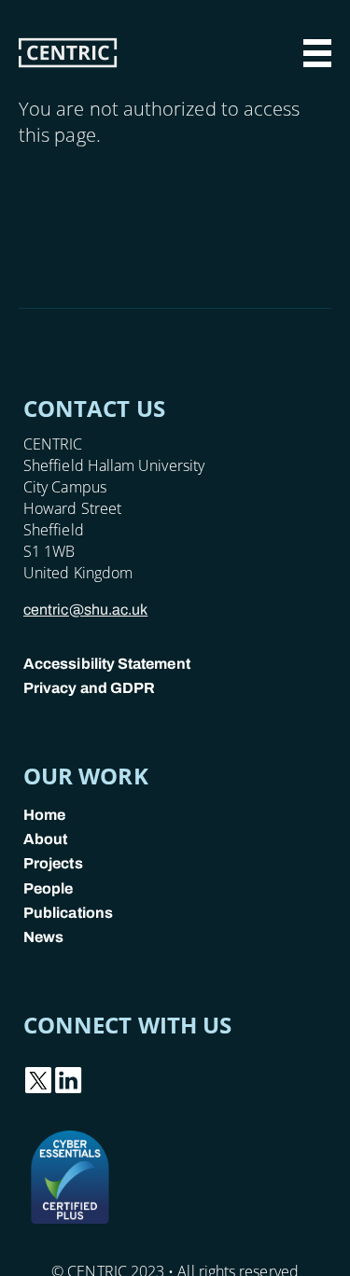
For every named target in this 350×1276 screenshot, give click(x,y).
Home (44, 815)
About (45, 839)
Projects (53, 863)
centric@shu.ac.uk (85, 609)
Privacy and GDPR (89, 688)
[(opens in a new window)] (38, 1090)
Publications (68, 913)
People (48, 888)
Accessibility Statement (106, 664)
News (43, 937)
